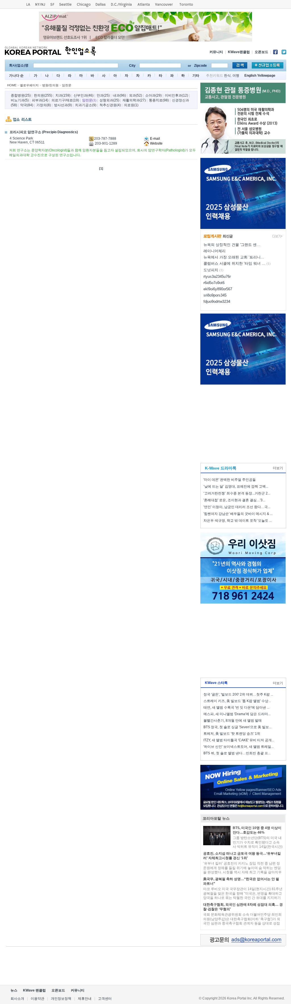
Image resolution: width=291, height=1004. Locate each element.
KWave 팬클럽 (34, 990)
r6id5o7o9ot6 (214, 283)
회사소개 (17, 999)
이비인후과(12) (176, 95)
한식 (227, 76)
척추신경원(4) (110, 105)
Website (156, 143)
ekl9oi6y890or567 (217, 289)
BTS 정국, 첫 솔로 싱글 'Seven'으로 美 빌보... (237, 727)
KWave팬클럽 (239, 52)
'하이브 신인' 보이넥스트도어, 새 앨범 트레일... (238, 747)
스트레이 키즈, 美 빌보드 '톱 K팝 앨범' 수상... (237, 701)
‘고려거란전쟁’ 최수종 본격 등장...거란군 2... (236, 493)
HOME (11, 85)
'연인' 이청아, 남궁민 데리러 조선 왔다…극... (236, 507)
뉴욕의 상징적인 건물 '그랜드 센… (231, 245)
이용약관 (37, 999)
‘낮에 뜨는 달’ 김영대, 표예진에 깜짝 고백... (235, 487)
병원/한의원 (50, 85)
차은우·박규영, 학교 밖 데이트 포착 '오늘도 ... (237, 521)
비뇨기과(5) (20, 100)
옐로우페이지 (29, 85)
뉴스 (14, 990)
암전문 (66, 85)
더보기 (278, 468)
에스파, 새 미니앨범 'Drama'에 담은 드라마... (237, 714)
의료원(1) (131, 105)
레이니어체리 (214, 251)
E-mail (154, 139)
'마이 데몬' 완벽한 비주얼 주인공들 (229, 480)
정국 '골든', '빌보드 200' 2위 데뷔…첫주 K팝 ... (238, 694)
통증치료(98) (159, 100)
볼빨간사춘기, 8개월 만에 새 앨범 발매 (232, 721)
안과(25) (103, 95)
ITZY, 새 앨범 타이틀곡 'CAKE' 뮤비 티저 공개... (238, 740)
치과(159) (62, 95)
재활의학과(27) (134, 100)
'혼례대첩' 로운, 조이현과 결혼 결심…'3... (234, 500)
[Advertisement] (243, 422)
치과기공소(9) (85, 105)
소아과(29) (153, 95)
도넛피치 (210, 270)
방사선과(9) (63, 105)
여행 (235, 76)
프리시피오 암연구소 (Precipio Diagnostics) (44, 132)
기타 (195, 76)
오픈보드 (261, 52)
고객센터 (105, 999)
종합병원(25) (21, 95)
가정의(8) (43, 105)
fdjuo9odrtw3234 (216, 301)
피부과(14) (40, 100)
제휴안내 (85, 999)
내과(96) (119, 95)
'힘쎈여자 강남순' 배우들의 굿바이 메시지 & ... (238, 514)
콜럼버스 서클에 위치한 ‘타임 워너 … (234, 263)
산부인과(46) (83, 95)
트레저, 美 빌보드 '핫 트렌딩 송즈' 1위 (231, 734)
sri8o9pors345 (214, 295)
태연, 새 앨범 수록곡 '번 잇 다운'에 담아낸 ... (236, 707)
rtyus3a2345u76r (217, 276)
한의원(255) (43, 95)
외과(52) (135, 95)
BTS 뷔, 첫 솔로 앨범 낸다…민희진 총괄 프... (237, 753)
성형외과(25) (109, 100)
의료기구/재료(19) (65, 100)
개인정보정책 (61, 999)
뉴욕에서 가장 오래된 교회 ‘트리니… (233, 257)
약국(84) (26, 105)
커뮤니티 (216, 52)
